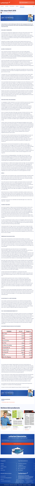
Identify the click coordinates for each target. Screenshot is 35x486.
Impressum (25, 484)
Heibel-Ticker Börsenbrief (7, 17)
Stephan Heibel (9, 12)
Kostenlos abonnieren (17, 443)
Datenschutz (20, 484)
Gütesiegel (29, 484)
